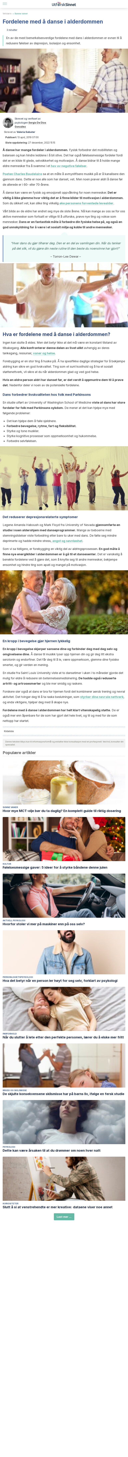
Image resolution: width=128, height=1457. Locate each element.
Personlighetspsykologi (18, 977)
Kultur (7, 864)
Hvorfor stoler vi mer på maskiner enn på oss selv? (44, 924)
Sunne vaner (21, 13)
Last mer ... (64, 1216)
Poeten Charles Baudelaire (22, 174)
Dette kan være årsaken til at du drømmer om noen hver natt (51, 1150)
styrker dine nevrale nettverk (102, 697)
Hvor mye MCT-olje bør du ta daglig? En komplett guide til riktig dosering (62, 811)
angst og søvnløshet (67, 541)
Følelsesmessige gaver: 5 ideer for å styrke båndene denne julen (55, 867)
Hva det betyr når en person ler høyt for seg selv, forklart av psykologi (60, 981)
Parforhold (10, 1033)
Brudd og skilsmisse (15, 1090)
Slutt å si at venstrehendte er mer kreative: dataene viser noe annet (57, 1207)
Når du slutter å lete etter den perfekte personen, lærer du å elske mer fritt (63, 1037)
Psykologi (9, 1147)
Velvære (7, 13)
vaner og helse (44, 353)
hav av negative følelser (68, 166)
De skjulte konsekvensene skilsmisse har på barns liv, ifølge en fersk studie (63, 1094)
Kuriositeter (10, 1203)
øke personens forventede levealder (86, 203)
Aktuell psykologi (14, 920)
